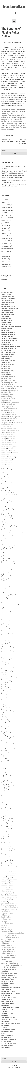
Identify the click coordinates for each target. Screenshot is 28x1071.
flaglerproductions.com (8, 623)
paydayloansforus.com (8, 333)
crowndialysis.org (6, 523)
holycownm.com (6, 755)
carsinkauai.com (6, 989)
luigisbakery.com (6, 915)
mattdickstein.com (6, 837)
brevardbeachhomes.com (8, 429)
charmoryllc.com (6, 599)
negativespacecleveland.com (9, 733)
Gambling (10, 135)
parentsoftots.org (6, 825)
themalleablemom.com (8, 683)
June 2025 (4, 225)
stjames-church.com (7, 661)
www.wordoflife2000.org (8, 457)
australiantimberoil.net (8, 413)
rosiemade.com (5, 485)
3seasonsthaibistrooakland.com (10, 551)
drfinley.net (4, 1011)
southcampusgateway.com (9, 383)
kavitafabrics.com (6, 751)
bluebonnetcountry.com (8, 361)
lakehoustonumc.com (7, 841)
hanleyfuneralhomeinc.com (9, 491)
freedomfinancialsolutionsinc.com (11, 867)
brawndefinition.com (7, 625)
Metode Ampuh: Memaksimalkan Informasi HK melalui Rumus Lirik (13, 181)
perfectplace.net (6, 549)
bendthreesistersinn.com (8, 741)
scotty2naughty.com (7, 663)
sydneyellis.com (5, 521)
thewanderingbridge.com (8, 681)
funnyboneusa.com (6, 745)
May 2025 (4, 228)
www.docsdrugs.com (7, 887)
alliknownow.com (6, 609)
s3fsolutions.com (6, 427)
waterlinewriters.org (7, 821)
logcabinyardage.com (7, 831)
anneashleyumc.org (7, 877)
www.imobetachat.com (8, 835)
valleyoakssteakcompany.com (10, 785)
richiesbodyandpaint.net (8, 299)
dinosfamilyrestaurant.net (8, 415)
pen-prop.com (5, 853)
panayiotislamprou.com (8, 381)
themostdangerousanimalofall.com (11, 605)
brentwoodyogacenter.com (9, 905)
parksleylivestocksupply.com (9, 561)
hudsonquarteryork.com (8, 957)
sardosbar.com (5, 465)
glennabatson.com (6, 619)
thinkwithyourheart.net (8, 451)
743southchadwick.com (8, 433)
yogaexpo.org (5, 555)
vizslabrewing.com (6, 471)
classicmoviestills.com (7, 587)
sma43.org (4, 901)
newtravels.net (5, 331)
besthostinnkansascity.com (9, 1039)
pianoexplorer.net (6, 939)
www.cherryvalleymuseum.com (10, 403)
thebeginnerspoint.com (7, 593)
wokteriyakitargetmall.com (9, 517)
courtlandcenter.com (7, 767)
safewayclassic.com (7, 337)
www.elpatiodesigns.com (8, 955)
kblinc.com (4, 479)
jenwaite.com (5, 1005)
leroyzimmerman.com (7, 1009)
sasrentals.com (5, 507)
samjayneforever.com (7, 981)
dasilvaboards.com (6, 617)
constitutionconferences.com (9, 793)
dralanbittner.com (6, 473)
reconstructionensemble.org (9, 749)
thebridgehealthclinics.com (9, 819)
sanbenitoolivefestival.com (9, 585)
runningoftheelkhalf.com (8, 861)
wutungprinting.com (7, 721)
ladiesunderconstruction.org (9, 409)
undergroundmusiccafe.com (9, 1043)
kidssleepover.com (6, 329)
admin (19, 42)
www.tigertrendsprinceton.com (10, 855)
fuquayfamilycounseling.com (9, 1019)
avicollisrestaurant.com (8, 771)
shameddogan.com (6, 823)
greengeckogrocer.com (7, 513)
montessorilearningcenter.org (9, 977)
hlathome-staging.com (7, 515)
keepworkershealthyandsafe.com (11, 347)
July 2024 (4, 254)
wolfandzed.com (6, 919)
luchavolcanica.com (7, 753)
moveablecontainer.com (8, 399)
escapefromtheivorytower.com (10, 431)
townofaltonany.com (7, 729)
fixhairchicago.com (6, 789)
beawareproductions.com (8, 669)
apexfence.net (5, 1047)
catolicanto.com (6, 543)
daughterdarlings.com (7, 303)
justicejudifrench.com (7, 679)
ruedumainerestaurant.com (9, 653)
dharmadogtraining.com (8, 1029)
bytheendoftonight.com (8, 575)
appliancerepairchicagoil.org (9, 341)
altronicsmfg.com (6, 323)
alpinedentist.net (6, 375)
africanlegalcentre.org (7, 647)
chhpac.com (4, 1027)
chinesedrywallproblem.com (9, 739)
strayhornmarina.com (7, 621)
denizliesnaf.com (6, 791)
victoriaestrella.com (7, 763)
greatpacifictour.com (7, 761)
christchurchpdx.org (6, 633)
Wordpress (16, 1066)
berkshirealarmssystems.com (9, 469)
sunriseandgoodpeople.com (9, 737)
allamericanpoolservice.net (9, 527)
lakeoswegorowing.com (8, 1017)
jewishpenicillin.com (6, 529)
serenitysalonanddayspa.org (9, 309)
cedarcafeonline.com (7, 311)
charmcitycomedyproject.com (9, 667)
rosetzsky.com (5, 655)
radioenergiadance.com (8, 377)
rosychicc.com (5, 571)
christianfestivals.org (7, 711)
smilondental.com (6, 503)
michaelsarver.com (6, 511)
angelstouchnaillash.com (8, 499)
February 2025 (5, 236)
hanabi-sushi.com (6, 917)
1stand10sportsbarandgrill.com (10, 495)
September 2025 (6, 218)
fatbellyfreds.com (6, 953)
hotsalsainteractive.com (8, 307)
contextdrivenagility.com (8, 671)
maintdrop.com (5, 367)
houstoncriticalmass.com (8, 603)
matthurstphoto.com (7, 983)
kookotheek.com (6, 379)
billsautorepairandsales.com (9, 973)
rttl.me (3, 1033)
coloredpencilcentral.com (8, 443)
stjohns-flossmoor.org (7, 743)
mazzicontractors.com (7, 945)
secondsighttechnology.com (9, 509)
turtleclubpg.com (6, 759)
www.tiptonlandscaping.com (9, 907)
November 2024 (6, 243)
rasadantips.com (6, 319)
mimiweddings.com (6, 1037)
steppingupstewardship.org (9, 909)
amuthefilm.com (6, 639)
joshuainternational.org (8, 849)
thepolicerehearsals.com (8, 607)
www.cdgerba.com (6, 961)
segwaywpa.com (6, 815)
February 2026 (5, 205)
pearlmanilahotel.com (7, 365)
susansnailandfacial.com (8, 851)
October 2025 (5, 215)
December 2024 (6, 241)
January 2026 (5, 207)
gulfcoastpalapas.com (7, 817)
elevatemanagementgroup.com (10, 1007)
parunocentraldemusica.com (9, 963)
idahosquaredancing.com (8, 459)
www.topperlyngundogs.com (9, 859)
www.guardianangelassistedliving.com (12, 965)
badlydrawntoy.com (7, 839)
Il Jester (18, 1067)
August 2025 (5, 220)
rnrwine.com (4, 1015)
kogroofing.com (5, 373)
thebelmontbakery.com (8, 335)
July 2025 (4, 223)
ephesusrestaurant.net (7, 949)
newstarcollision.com (7, 505)
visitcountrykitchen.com (8, 713)
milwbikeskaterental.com (8, 725)
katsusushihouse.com (7, 649)
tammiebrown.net (6, 701)
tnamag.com (5, 807)
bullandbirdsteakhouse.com (9, 895)
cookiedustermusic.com (8, 747)
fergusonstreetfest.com (8, 979)
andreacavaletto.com (7, 559)
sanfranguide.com (6, 597)
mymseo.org (5, 1025)
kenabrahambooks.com (8, 635)
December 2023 (6, 266)
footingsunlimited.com (7, 883)
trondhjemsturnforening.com (9, 967)
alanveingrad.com (6, 717)
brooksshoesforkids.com (8, 809)
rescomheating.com (7, 1035)
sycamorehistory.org (7, 929)
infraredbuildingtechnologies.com (10, 417)
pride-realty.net (5, 995)
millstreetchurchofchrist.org (9, 991)
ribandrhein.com (5, 539)
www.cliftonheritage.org (8, 899)
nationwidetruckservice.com (9, 757)
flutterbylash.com (6, 999)
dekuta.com (4, 921)
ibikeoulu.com (5, 673)
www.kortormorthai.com (8, 873)
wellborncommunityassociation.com (11, 387)
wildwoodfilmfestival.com (8, 389)
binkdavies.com (5, 631)
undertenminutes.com (7, 315)
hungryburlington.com (7, 687)
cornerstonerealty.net (7, 931)
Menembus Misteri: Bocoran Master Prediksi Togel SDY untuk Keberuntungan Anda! (14, 172)
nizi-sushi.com (5, 695)
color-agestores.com (7, 565)
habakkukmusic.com (7, 843)
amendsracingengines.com (8, 871)
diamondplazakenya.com (8, 969)
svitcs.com (4, 797)
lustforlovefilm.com (7, 641)
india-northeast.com (7, 435)
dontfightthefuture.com (8, 439)
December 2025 (6, 210)
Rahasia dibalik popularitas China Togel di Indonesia (13, 167)
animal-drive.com (6, 805)
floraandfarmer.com (7, 425)
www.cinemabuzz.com (7, 923)
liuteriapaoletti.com (7, 735)
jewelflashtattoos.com (8, 355)
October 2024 (5, 246)
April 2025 (4, 230)
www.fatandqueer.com (8, 875)
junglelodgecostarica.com (8, 709)
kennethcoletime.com (7, 685)
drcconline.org (5, 773)
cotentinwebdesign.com (8, 405)
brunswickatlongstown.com (9, 689)
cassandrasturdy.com (7, 583)
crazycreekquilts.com (7, 629)
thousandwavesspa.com (8, 765)
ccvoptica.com (5, 911)
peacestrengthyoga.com (8, 865)
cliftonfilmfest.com (6, 445)
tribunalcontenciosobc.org (8, 613)
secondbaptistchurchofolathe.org (10, 1023)
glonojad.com (5, 657)
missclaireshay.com (6, 293)
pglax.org (4, 731)
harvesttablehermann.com (9, 419)
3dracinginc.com (6, 601)
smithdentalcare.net (7, 1041)
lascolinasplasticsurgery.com (9, 897)
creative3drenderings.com (8, 827)
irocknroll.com (14, 9)
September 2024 (6, 248)
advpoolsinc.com (6, 779)
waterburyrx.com (6, 777)
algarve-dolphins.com (7, 715)
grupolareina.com (6, 401)
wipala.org (4, 567)
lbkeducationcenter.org (7, 545)
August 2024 (5, 251)
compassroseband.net (7, 801)
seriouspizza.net (6, 799)
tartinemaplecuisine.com (8, 691)
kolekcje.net (4, 541)
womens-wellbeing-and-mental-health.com (13, 533)
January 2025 (5, 238)
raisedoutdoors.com (7, 449)
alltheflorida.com (6, 985)
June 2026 (4, 200)
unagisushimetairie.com (8, 353)
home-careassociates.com (9, 557)
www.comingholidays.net (8, 595)
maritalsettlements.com (8, 723)
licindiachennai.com (6, 301)
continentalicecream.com (8, 627)
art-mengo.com (5, 697)
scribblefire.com (5, 553)
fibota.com (4, 959)
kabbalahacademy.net (7, 501)
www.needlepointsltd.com (8, 893)
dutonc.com (4, 703)
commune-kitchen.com (7, 637)
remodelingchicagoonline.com (9, 903)
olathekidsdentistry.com (8, 489)
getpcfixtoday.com (6, 357)
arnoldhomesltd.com (7, 441)
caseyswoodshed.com (7, 787)
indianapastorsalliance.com (9, 783)
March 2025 (4, 233)
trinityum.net (5, 943)
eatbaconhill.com (6, 325)
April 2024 (4, 261)
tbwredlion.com (5, 971)
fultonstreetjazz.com (7, 395)
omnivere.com (5, 317)
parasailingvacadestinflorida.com (10, 993)
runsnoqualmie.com (7, 885)
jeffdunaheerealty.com (7, 863)
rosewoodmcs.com (6, 927)
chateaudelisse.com (7, 385)
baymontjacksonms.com (8, 727)
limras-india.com (6, 295)
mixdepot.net (5, 925)
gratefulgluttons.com (7, 579)
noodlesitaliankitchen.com (8, 349)
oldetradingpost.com (7, 407)
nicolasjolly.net (5, 643)
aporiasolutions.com (7, 813)
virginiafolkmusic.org (7, 535)
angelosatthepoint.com (8, 781)
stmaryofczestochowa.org (9, 677)
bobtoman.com (5, 369)
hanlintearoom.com (7, 1001)
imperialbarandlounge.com (9, 447)
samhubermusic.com (7, 1045)
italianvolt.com (5, 467)
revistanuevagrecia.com (8, 659)
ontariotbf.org (5, 343)
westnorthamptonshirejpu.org (9, 391)
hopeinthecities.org (6, 577)
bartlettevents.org (6, 397)
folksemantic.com (6, 463)
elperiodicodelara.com (7, 297)
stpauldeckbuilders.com (8, 881)
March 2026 (4, 202)
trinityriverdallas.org (7, 547)
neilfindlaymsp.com (6, 769)
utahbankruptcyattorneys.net (9, 453)
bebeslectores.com (6, 411)
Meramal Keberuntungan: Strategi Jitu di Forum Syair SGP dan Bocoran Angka (12, 176)
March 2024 (4, 264)
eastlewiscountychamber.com (10, 611)
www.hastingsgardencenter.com (10, 937)
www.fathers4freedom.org (9, 857)
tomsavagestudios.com (8, 531)
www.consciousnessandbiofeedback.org (12, 933)
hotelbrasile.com (6, 393)
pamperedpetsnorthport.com (9, 483)
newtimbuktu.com (6, 321)
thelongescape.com (7, 705)
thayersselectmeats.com (8, 811)
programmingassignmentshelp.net (11, 327)
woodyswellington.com (8, 951)
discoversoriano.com (7, 591)
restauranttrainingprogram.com (10, 525)
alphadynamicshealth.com (8, 997)
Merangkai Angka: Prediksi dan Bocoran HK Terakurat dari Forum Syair (13, 186)
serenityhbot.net (6, 847)
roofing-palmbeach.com (8, 437)
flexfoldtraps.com (6, 869)
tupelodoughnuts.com (7, 487)
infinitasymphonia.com (7, 645)
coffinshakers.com (6, 675)
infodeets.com (5, 305)
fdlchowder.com (6, 891)
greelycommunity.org (7, 651)
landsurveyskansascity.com (9, 879)
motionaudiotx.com (7, 1031)
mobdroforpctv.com (7, 581)
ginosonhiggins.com (6, 719)
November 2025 (6, 212)
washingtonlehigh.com (7, 913)
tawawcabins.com (6, 461)
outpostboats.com (6, 573)
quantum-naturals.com (8, 975)
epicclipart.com (5, 363)
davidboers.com (5, 833)
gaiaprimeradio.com (7, 699)
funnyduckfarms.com (7, 1003)
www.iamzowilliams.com (8, 935)
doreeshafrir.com (6, 665)
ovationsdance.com (7, 537)
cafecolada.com (6, 589)
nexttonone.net (5, 845)
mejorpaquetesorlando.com (9, 493)
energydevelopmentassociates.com (11, 423)
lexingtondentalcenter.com (9, 519)
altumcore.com (5, 803)
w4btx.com (4, 497)
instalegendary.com (7, 345)
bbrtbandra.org (5, 359)
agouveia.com (5, 1021)
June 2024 (4, 256)
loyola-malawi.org (6, 569)
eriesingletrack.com (6, 481)
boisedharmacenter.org (8, 563)
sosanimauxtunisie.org (7, 371)
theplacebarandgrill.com (8, 775)
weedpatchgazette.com (8, 477)
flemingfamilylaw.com (7, 1013)
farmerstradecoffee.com (8, 829)
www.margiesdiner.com (8, 889)
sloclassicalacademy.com (8, 615)
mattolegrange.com (7, 707)
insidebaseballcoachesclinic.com (10, 987)
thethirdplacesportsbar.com (9, 947)
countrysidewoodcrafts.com (9, 339)
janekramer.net (5, 693)
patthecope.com (6, 795)
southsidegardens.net (7, 941)
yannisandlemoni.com (7, 475)
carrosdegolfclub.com (7, 421)
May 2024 (4, 259)
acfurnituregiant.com (7, 313)
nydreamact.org (6, 351)
